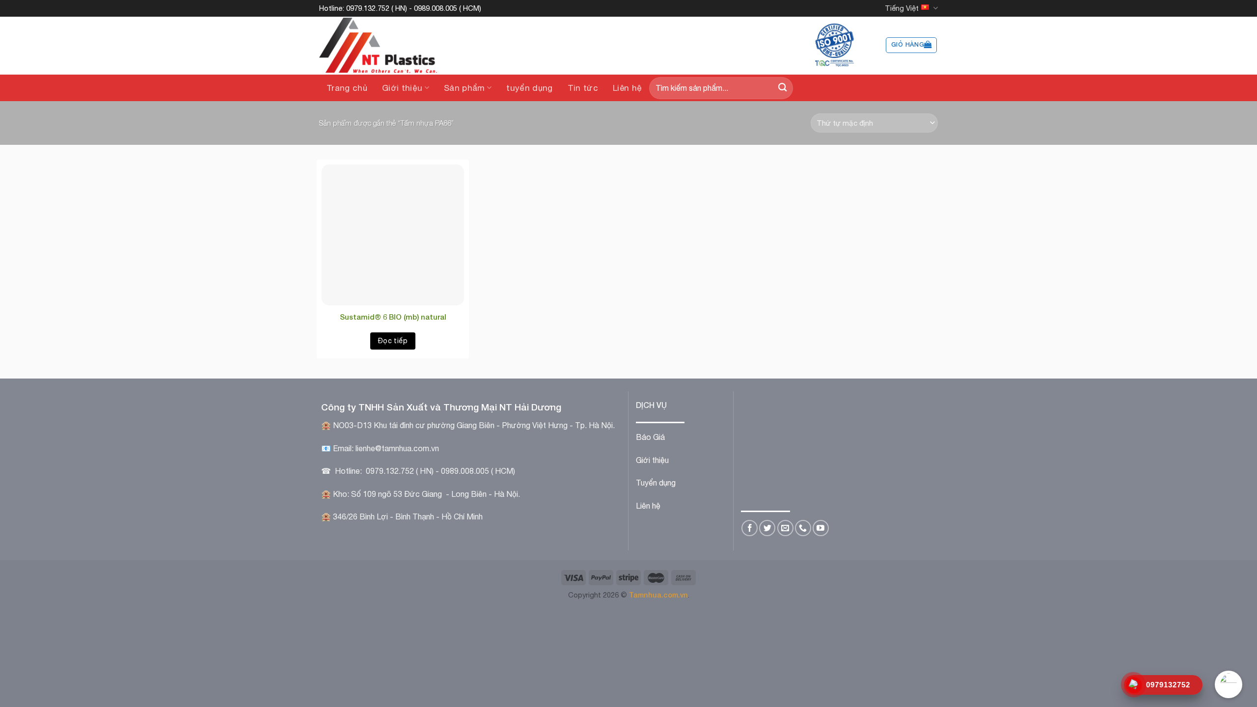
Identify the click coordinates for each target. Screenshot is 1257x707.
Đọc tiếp (393, 341)
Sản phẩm (464, 88)
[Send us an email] (785, 528)
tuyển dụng (529, 88)
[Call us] (803, 528)
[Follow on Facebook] (749, 528)
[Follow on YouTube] (821, 528)
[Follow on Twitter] (767, 528)
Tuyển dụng (656, 482)
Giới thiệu (402, 88)
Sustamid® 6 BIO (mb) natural (393, 316)
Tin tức (583, 88)
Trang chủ (347, 88)
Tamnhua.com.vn (658, 595)
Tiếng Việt (902, 8)
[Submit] (782, 88)
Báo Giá (650, 437)
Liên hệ (627, 88)
